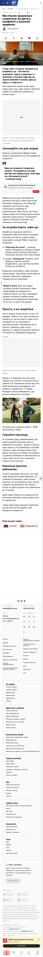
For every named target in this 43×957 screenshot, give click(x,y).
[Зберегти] (37, 38)
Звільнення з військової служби (17, 737)
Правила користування (10, 660)
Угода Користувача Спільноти (29, 644)
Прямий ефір (10, 692)
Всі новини (10, 684)
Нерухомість (11, 824)
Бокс (7, 842)
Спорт (8, 839)
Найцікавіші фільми (13, 785)
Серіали (8, 796)
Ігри (24, 673)
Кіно (8, 782)
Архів (24, 666)
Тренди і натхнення (12, 832)
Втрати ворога (11, 727)
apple (23, 894)
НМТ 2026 (9, 811)
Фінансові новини (12, 766)
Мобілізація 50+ (11, 740)
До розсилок (13, 880)
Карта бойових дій (12, 713)
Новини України (11, 690)
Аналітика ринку (11, 827)
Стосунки (10, 9)
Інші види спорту (12, 853)
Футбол (8, 845)
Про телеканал (7, 649)
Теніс (7, 847)
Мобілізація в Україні (14, 735)
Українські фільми (12, 787)
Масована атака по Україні (15, 722)
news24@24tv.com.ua (10, 608)
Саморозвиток (11, 814)
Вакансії (25, 659)
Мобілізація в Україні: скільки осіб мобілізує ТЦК (22, 751)
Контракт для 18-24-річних (15, 746)
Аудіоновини (10, 698)
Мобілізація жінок (12, 743)
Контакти (26, 655)
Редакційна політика (9, 646)
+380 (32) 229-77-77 (15, 929)
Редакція (5, 642)
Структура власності (29, 662)
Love (4, 9)
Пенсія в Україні (11, 775)
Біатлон (8, 850)
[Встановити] (21, 943)
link (24, 616)
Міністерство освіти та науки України (19, 806)
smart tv (9, 900)
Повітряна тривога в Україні (15, 719)
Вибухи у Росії (11, 725)
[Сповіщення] (40, 3)
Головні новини (11, 687)
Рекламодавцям (8, 656)
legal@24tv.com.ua (27, 931)
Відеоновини (10, 695)
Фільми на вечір (11, 790)
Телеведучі (6, 653)
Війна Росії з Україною (15, 708)
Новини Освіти (12, 803)
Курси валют (10, 764)
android (9, 894)
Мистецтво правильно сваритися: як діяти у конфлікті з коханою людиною (28, 9)
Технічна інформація (29, 652)
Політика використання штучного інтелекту (10, 668)
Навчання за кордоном (14, 817)
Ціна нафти (10, 761)
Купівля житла (11, 829)
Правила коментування (30, 649)
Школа (8, 808)
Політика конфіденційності (8, 664)
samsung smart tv (23, 900)
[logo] (13, 3)
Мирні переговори (12, 716)
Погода (8, 701)
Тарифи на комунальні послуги (16, 769)
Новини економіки (13, 758)
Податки (9, 772)
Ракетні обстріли (12, 710)
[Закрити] (38, 939)
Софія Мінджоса (12, 28)
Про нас (5, 639)
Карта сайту (27, 669)
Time (12, 33)
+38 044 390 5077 (28, 608)
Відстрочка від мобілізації (15, 748)
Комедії (8, 793)
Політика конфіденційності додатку (31, 640)
